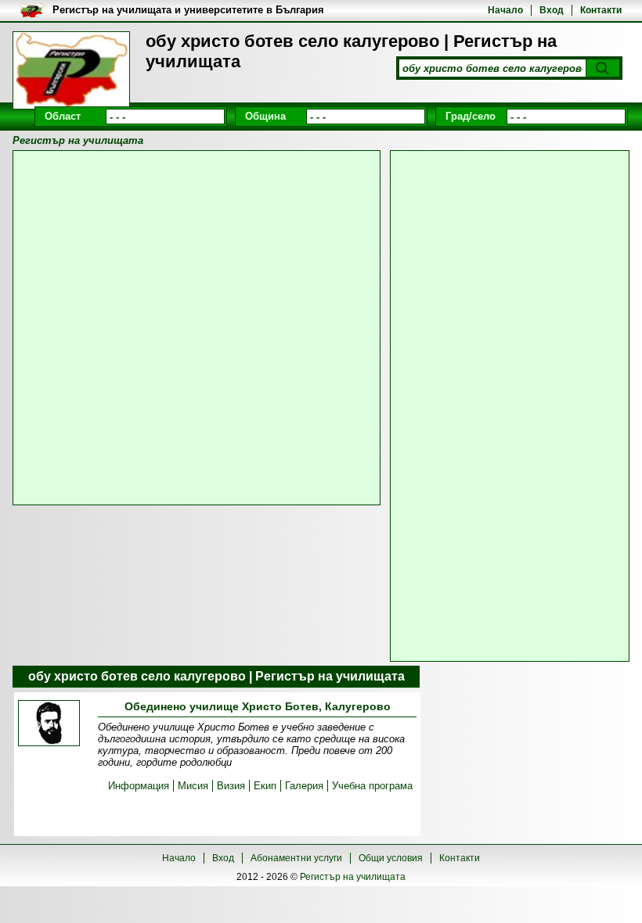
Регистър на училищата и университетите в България (188, 10)
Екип (265, 786)
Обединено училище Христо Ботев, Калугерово (257, 706)
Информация (138, 786)
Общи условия (391, 858)
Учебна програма (372, 786)
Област (63, 116)
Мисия (193, 786)
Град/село (470, 116)
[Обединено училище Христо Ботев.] (49, 724)
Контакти (601, 10)
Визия (231, 786)
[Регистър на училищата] (71, 70)
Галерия (304, 786)
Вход (551, 10)
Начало (505, 10)
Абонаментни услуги (296, 858)
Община (265, 116)
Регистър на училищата (353, 876)
